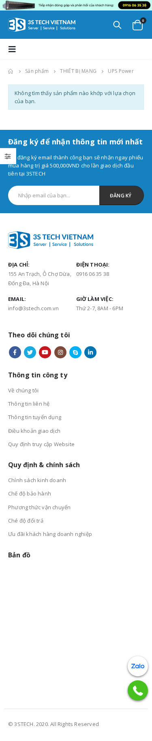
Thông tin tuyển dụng (34, 417)
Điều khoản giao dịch (34, 430)
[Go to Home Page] (11, 71)
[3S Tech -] (41, 25)
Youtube (45, 352)
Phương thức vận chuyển (39, 507)
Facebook (15, 352)
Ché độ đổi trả (25, 520)
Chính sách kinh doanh (37, 480)
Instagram (60, 352)
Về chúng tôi (23, 390)
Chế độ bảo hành (29, 493)
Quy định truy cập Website (41, 444)
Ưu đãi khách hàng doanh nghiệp (50, 534)
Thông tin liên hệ (28, 403)
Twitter (30, 352)
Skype (75, 352)
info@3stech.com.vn (33, 308)
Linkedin (90, 352)
